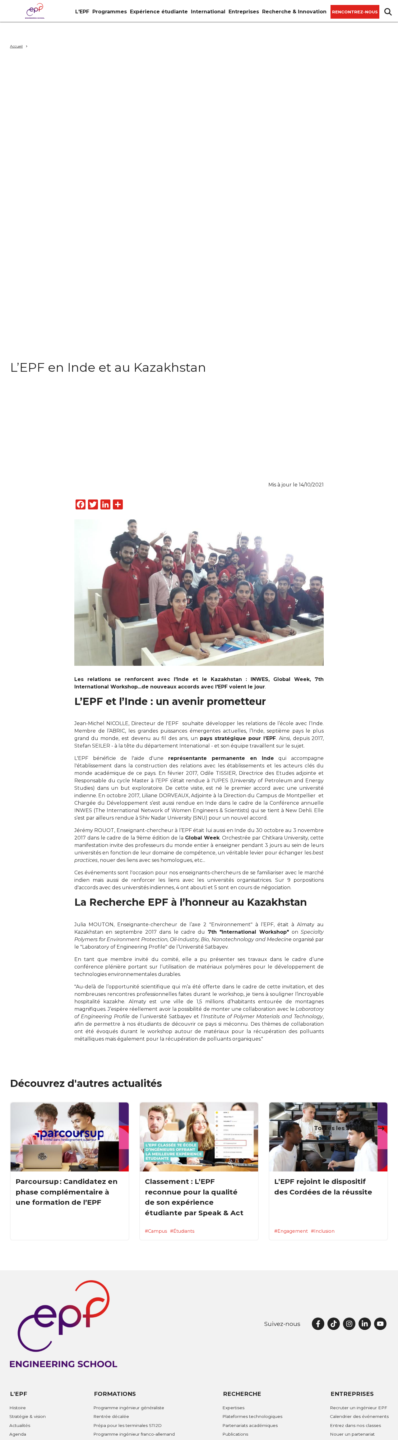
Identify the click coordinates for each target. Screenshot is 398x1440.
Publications (235, 1434)
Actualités (19, 1425)
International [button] (208, 12)
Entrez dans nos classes (355, 1425)
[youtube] (380, 1324)
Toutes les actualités (344, 1128)
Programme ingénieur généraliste (128, 1407)
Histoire (17, 1407)
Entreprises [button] (244, 12)
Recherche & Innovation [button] (294, 12)
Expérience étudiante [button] (159, 12)
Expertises (233, 1407)
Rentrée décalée (111, 1416)
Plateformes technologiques (252, 1416)
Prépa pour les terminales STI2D (127, 1425)
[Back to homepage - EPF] (35, 11)
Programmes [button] (109, 12)
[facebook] (318, 1324)
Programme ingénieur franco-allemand (134, 1434)
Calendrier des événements (359, 1416)
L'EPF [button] (82, 12)
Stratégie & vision (27, 1416)
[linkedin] (365, 1324)
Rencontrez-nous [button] (355, 11)
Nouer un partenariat (352, 1434)
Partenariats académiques (250, 1425)
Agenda (17, 1434)
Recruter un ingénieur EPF (358, 1407)
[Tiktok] (333, 1324)
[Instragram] (349, 1324)
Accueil (16, 46)
